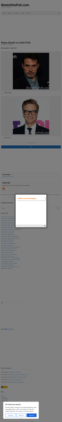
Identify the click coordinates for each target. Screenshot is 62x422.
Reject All (21, 415)
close (45, 226)
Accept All (31, 415)
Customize (10, 415)
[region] (21, 410)
